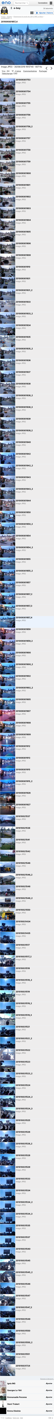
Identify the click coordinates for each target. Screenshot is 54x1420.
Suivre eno (16, 1418)
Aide (21, 1418)
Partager (43, 71)
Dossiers (9, 16)
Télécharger (7, 73)
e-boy (4, 16)
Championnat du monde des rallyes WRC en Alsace (28, 16)
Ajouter (49, 1383)
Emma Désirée (14, 1411)
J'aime (18, 71)
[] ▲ (50, 1418)
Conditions (8, 1418)
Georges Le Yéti (14, 1390)
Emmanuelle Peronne (17, 1397)
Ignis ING (11, 1383)
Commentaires (30, 71)
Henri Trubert (13, 1404)
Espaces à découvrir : (47, 1379)
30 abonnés (48, 8)
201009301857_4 (6, 18)
